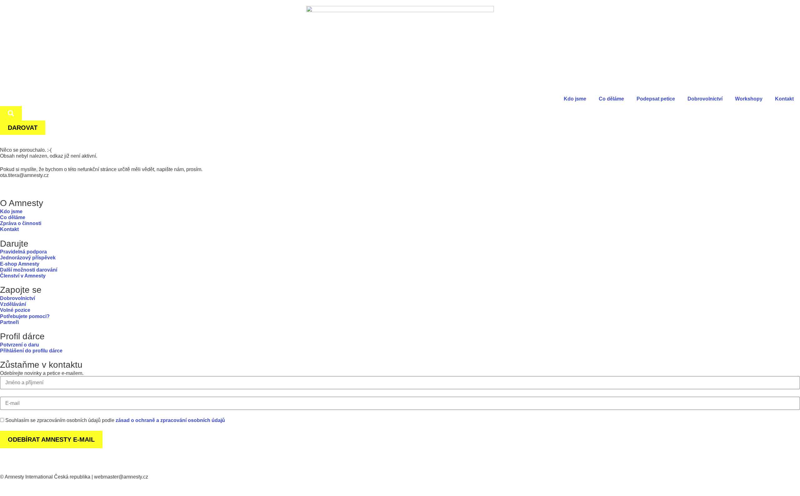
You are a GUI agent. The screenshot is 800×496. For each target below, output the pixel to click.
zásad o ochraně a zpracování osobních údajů (170, 420)
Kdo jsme (575, 98)
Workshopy (748, 98)
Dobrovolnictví (705, 98)
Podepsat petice (656, 98)
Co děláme (611, 98)
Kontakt (784, 98)
